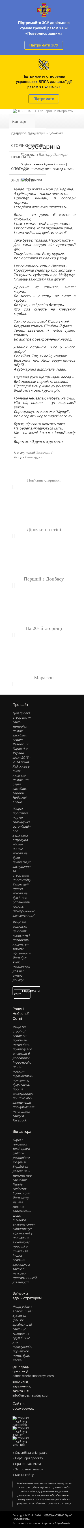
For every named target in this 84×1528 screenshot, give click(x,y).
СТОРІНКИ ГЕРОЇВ (27, 145)
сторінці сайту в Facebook (21, 1115)
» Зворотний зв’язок (28, 1469)
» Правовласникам (27, 1463)
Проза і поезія (54, 164)
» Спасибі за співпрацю (30, 1452)
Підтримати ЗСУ (43, 45)
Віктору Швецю (53, 154)
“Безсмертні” (44, 453)
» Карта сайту (23, 1475)
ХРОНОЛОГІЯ (22, 180)
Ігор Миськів (62, 1523)
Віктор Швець (63, 168)
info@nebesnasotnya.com (31, 1395)
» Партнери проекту (28, 1458)
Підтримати (43, 99)
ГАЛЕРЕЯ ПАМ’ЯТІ (26, 133)
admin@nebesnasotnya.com (33, 1376)
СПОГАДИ (20, 168)
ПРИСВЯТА (21, 157)
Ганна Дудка (33, 457)
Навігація (19, 121)
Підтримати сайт (26, 992)
